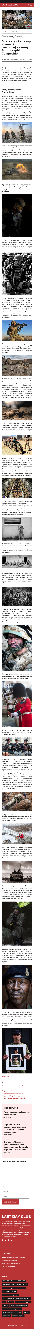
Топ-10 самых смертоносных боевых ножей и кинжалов (14, 1087)
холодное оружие (18, 1316)
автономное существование (12, 1284)
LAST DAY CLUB (10, 4)
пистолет (6, 1305)
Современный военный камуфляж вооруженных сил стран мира (14, 1092)
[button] (28, 5)
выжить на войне (19, 59)
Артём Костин (7, 1134)
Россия (13, 1281)
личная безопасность (23, 1298)
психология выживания (19, 1305)
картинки (29, 59)
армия (12, 59)
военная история (8, 1288)
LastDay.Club (13, 31)
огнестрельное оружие (23, 1302)
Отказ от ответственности (11, 1263)
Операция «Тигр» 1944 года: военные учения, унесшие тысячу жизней (14, 1097)
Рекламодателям (8, 1257)
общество (10, 1302)
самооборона (7, 1309)
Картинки (19, 36)
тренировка (6, 1316)
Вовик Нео (6, 1152)
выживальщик (21, 1288)
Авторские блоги (8, 36)
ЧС (24, 1281)
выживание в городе (9, 1291)
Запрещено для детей (9, 1260)
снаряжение (17, 1309)
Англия (6, 59)
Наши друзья (20, 1257)
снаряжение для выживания (12, 1312)
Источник (5, 1076)
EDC (4, 1281)
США (19, 1281)
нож (4, 1302)
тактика (26, 1312)
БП (8, 1281)
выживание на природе (10, 1295)
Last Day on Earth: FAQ (9, 1266)
